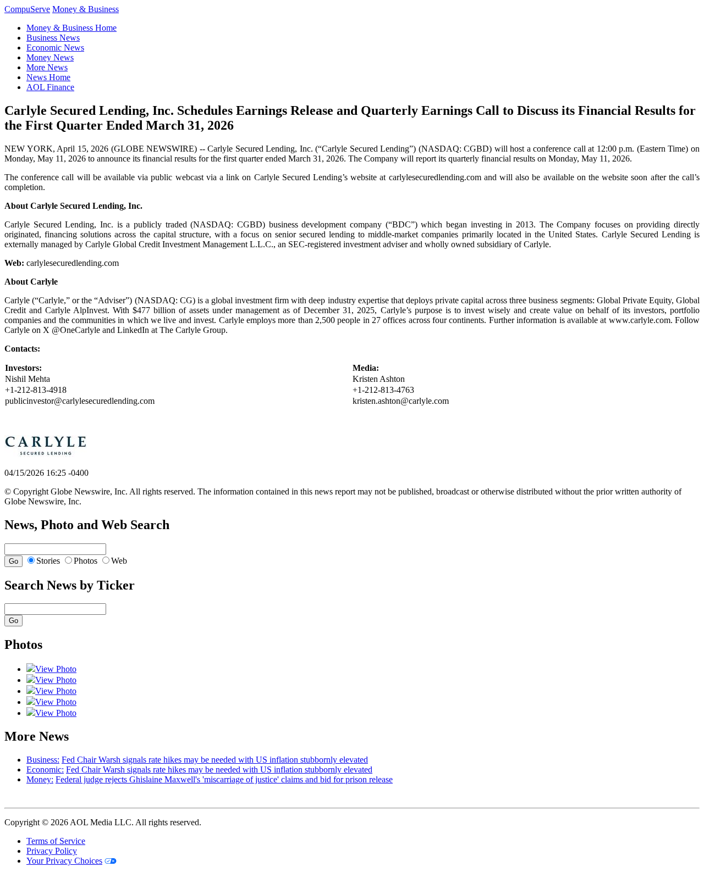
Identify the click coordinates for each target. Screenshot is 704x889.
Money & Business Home (71, 27)
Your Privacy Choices (64, 860)
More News (47, 67)
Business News (53, 37)
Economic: (45, 769)
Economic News (55, 47)
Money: (39, 779)
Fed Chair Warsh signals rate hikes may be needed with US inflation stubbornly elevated (215, 759)
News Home (48, 77)
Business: (42, 759)
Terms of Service (55, 841)
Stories (48, 560)
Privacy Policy (51, 850)
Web (119, 560)
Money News (50, 57)
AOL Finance (50, 87)
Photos (85, 560)
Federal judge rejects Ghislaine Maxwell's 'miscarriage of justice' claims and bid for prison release (224, 779)
